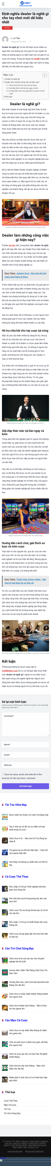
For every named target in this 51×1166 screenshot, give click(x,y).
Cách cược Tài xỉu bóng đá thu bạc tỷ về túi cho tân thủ (28, 912)
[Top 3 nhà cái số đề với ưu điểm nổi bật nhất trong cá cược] (5, 828)
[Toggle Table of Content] (43, 75)
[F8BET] (25, 3)
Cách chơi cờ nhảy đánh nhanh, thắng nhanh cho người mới (28, 995)
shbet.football (34, 1141)
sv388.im (24, 1143)
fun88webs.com (10, 671)
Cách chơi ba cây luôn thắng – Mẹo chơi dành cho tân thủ (27, 1067)
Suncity (43, 1145)
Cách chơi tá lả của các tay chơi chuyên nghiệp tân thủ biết (26, 960)
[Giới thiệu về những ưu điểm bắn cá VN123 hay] (5, 864)
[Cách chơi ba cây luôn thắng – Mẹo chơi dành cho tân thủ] (5, 1067)
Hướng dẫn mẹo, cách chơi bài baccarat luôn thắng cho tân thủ (29, 983)
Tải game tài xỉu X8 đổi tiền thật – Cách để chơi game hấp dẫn (28, 851)
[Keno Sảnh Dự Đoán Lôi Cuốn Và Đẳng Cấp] (5, 817)
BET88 (18, 1145)
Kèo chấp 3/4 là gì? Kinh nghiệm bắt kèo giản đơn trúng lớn (27, 888)
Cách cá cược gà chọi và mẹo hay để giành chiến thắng (28, 1055)
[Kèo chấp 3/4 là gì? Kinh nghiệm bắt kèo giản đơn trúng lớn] (5, 888)
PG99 (38, 1145)
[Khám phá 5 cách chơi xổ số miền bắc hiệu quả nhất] (5, 1079)
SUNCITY (7, 1145)
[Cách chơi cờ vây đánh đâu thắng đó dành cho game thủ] (5, 1032)
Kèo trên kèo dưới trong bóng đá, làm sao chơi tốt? (28, 900)
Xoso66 (30, 1147)
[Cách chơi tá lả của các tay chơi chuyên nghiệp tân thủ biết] (5, 960)
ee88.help (44, 1141)
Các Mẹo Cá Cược (16, 1020)
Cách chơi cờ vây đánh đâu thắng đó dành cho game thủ (28, 1032)
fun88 (36, 59)
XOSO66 (42, 1143)
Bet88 (20, 1147)
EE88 (13, 1145)
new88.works (33, 1143)
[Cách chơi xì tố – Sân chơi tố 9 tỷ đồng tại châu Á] (5, 840)
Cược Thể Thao (11, 1101)
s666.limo (8, 1143)
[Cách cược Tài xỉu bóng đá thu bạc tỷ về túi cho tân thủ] (5, 912)
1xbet (30, 1145)
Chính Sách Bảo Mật (14, 1151)
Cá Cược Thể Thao (16, 876)
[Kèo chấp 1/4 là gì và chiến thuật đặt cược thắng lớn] (5, 924)
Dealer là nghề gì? (13, 79)
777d (36, 1147)
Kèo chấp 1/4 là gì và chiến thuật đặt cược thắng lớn (28, 923)
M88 (34, 1145)
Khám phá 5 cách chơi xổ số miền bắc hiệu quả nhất (28, 1079)
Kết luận (8, 97)
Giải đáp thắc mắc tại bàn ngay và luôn (24, 88)
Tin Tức (7, 28)
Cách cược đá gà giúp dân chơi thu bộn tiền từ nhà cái (28, 935)
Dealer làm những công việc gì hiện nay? (22, 82)
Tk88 (25, 1147)
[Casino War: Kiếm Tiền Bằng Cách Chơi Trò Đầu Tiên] (5, 972)
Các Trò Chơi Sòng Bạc (19, 948)
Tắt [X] (3, 1158)
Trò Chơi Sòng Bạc (12, 1113)
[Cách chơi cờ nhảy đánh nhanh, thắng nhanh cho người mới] (5, 996)
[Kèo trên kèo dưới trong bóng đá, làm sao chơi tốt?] (5, 900)
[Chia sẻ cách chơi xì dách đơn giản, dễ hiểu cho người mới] (5, 1044)
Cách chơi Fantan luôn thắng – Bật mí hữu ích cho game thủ (28, 1007)
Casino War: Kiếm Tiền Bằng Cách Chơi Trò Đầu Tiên (28, 972)
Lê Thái (16, 38)
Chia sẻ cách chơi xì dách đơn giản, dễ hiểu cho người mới (28, 1043)
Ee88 (14, 1147)
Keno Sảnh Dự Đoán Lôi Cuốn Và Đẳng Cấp (28, 815)
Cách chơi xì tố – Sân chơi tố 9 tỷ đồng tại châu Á (28, 840)
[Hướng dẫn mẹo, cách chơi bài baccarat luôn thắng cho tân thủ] (5, 984)
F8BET (18, 1141)
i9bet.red (16, 1143)
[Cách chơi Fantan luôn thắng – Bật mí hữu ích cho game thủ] (5, 1007)
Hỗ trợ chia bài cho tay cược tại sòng (23, 85)
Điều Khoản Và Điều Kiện (35, 1151)
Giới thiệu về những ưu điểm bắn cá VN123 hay (28, 863)
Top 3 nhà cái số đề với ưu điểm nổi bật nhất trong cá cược (27, 828)
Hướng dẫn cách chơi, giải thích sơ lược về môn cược (27, 92)
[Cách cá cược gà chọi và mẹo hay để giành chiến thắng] (5, 1056)
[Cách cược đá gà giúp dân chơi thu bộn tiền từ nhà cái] (5, 935)
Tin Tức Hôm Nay (16, 804)
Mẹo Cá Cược (10, 1105)
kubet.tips (24, 1141)
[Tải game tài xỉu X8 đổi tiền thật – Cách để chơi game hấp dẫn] (5, 852)
